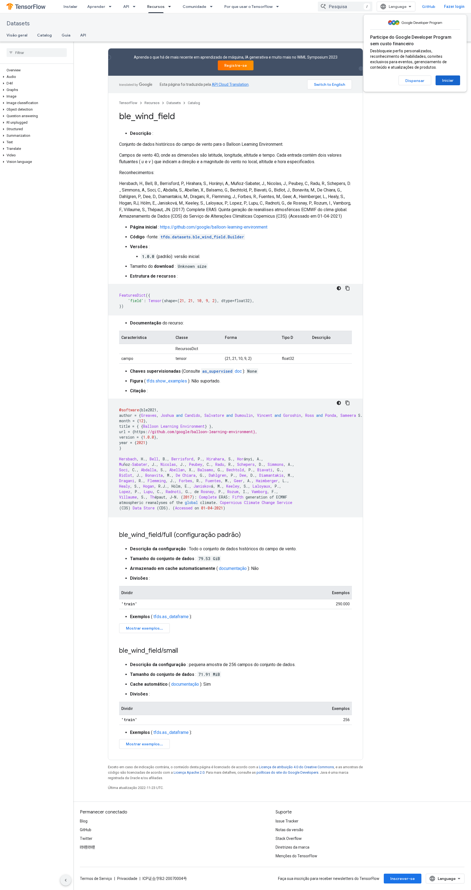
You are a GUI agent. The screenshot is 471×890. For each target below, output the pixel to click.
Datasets (18, 23)
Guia (66, 35)
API (126, 6)
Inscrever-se (402, 878)
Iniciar (448, 80)
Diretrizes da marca (292, 847)
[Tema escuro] (338, 288)
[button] (35, 77)
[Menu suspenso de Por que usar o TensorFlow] (279, 6)
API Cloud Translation (230, 84)
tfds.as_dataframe (171, 616)
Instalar (70, 6)
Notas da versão (289, 830)
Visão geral (17, 35)
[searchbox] (37, 52)
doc (222, 371)
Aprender (96, 6)
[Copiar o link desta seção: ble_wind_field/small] (183, 651)
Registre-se (235, 65)
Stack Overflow (289, 838)
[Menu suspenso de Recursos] (171, 6)
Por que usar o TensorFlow (248, 6)
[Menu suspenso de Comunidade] (212, 6)
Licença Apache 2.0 (189, 772)
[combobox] (345, 6)
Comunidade (194, 6)
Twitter (86, 838)
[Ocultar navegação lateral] (65, 880)
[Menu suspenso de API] (135, 6)
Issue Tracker (287, 821)
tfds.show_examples (167, 381)
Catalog (44, 35)
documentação (233, 568)
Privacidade (127, 878)
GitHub (428, 6)
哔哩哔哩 (87, 847)
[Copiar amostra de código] (347, 288)
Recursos (156, 6)
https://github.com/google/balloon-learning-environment (213, 227)
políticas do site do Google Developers (287, 772)
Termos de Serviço (96, 878)
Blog (83, 821)
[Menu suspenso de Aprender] (111, 6)
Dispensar (414, 80)
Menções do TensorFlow (296, 856)
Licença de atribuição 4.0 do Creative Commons (296, 767)
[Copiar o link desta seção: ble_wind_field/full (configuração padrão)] (246, 535)
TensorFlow (128, 103)
